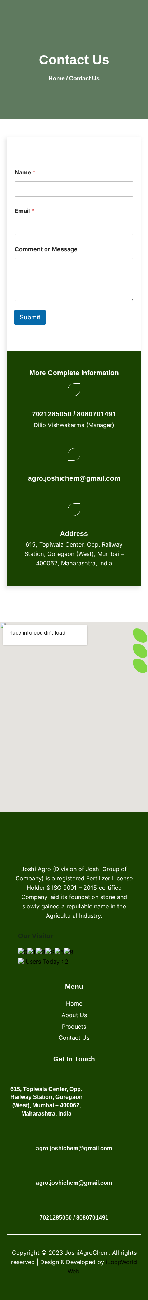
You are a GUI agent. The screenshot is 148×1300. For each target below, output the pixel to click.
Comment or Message (46, 249)
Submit (30, 317)
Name (25, 172)
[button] (133, 14)
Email (24, 210)
